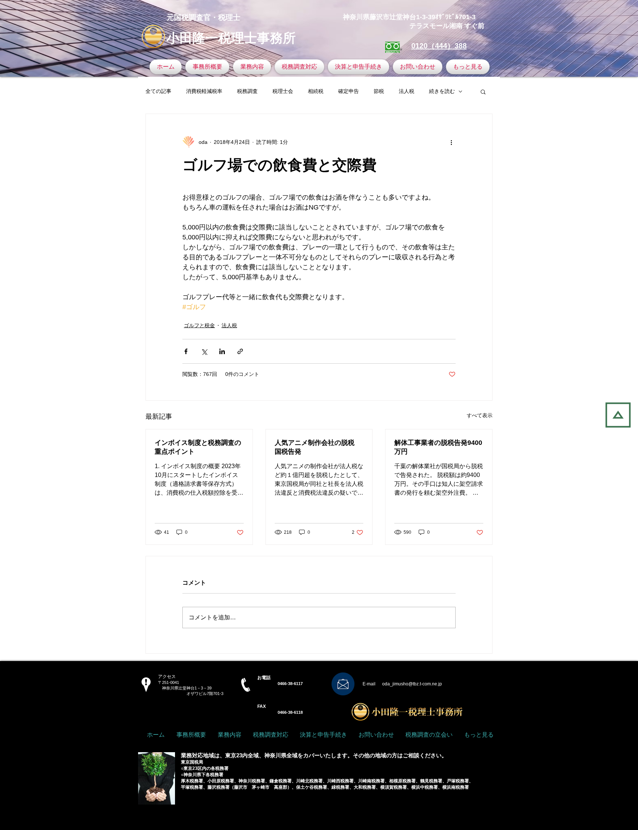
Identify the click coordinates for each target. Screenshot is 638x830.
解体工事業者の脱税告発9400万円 (438, 447)
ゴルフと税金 (199, 325)
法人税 (406, 91)
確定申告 (348, 91)
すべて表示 (480, 415)
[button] (483, 91)
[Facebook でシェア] (185, 351)
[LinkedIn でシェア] (222, 351)
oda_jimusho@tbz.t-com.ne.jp (412, 684)
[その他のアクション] (451, 142)
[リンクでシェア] (240, 351)
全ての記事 (158, 91)
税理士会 (282, 91)
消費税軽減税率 (204, 91)
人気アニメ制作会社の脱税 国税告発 (318, 447)
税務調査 (247, 91)
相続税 (315, 91)
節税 (379, 91)
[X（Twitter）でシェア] (203, 351)
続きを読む (442, 91)
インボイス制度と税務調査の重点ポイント (198, 447)
